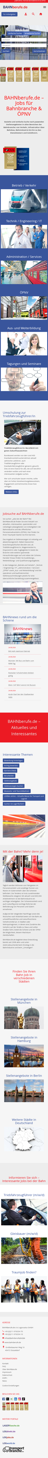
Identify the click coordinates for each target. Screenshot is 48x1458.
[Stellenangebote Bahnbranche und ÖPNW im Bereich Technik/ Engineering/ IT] (24, 236)
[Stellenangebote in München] (24, 1017)
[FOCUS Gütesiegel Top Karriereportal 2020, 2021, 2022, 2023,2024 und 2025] (24, 1406)
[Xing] (11, 1398)
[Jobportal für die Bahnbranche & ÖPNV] (41, 14)
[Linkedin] (15, 1398)
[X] (7, 1398)
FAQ (4, 1366)
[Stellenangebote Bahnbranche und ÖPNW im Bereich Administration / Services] (24, 272)
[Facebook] (3, 1398)
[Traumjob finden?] (24, 1289)
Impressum (6, 1372)
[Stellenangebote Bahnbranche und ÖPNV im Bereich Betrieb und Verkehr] (24, 200)
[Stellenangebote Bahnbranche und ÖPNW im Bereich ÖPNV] (24, 308)
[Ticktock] (23, 1398)
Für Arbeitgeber (9, 14)
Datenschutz (7, 1375)
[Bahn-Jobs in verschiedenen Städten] (24, 1139)
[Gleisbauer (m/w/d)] (24, 1250)
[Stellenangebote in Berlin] (24, 1090)
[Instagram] (19, 1398)
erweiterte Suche (32, 33)
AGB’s (4, 1378)
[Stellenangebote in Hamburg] (24, 1056)
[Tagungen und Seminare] (24, 379)
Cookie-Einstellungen (10, 1385)
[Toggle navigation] (45, 7)
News (4, 1381)
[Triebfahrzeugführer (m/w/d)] (24, 1212)
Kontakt (5, 1363)
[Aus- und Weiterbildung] (24, 343)
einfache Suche (15, 33)
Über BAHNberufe (9, 1369)
